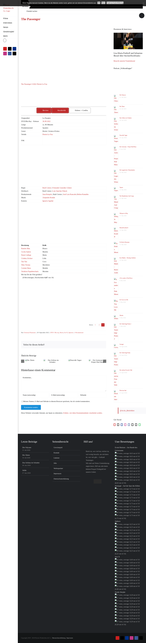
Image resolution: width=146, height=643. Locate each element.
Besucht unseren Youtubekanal (124, 61)
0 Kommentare (79, 332)
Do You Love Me (123, 300)
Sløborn (117, 521)
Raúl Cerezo (47, 188)
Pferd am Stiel (122, 390)
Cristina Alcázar (26, 258)
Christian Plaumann (30, 332)
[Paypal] (122, 425)
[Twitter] (136, 425)
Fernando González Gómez (62, 188)
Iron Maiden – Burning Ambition (127, 258)
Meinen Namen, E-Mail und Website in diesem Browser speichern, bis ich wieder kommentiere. (56, 401)
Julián (24, 470)
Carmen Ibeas (26, 268)
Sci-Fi (66, 332)
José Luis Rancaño (69, 194)
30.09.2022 (46, 121)
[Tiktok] (118, 425)
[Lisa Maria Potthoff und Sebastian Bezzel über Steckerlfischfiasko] (128, 41)
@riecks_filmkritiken (127, 411)
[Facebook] (129, 425)
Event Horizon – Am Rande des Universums (126, 449)
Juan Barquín (47, 194)
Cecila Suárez (26, 252)
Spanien (71, 332)
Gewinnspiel (58, 447)
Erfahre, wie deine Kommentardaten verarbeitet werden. (82, 413)
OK (99, 3)
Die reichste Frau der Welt (125, 370)
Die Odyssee (122, 95)
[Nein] (143, 3)
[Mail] (132, 425)
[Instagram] (125, 425)
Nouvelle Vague (123, 135)
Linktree (57, 458)
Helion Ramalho (82, 194)
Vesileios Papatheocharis (29, 271)
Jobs (55, 463)
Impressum (57, 473)
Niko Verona (25, 265)
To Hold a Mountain (124, 242)
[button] (9, 40)
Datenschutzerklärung (61, 479)
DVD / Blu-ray (54, 332)
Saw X (117, 557)
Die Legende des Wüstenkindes (127, 170)
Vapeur (121, 187)
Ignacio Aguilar (48, 201)
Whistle (121, 315)
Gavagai (121, 344)
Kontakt (56, 453)
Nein (103, 3)
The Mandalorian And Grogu (126, 196)
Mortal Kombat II (123, 227)
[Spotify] (140, 425)
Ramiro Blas (25, 248)
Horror (61, 332)
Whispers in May (123, 213)
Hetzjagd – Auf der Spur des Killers (127, 486)
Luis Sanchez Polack (59, 191)
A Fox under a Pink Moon (125, 278)
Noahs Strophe (120, 592)
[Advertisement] (63, 166)
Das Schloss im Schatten (125, 118)
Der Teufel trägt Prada (124, 353)
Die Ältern (122, 106)
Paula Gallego (26, 255)
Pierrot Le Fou (48, 134)
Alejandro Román (49, 197)
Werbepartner (58, 468)
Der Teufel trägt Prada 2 (125, 324)
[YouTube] (115, 425)
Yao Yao (24, 261)
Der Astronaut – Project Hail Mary (127, 147)
